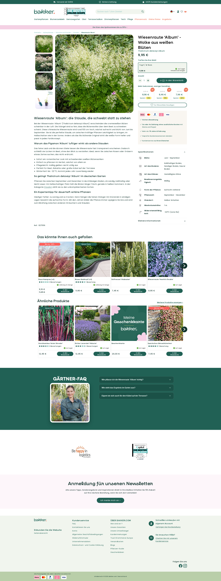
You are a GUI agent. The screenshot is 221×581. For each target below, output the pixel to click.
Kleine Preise (154, 19)
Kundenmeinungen (118, 534)
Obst (84, 19)
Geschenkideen (117, 552)
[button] (91, 12)
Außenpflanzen (48, 32)
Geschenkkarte (118, 343)
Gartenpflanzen (41, 19)
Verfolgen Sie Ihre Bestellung (168, 527)
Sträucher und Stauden (63, 32)
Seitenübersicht (41, 533)
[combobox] (120, 11)
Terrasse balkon (95, 19)
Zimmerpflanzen (111, 19)
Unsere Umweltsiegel (119, 531)
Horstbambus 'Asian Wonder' (50, 343)
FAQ (74, 524)
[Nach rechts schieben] (184, 266)
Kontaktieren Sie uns (81, 527)
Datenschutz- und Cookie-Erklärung (88, 545)
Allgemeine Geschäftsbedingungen (87, 534)
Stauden (76, 32)
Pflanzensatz (141, 19)
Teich (123, 19)
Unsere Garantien (118, 527)
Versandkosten (116, 541)
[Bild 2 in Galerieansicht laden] (44, 44)
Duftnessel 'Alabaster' (120, 279)
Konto (74, 531)
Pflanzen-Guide (117, 549)
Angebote (166, 19)
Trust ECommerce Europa (121, 538)
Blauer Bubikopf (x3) (83, 279)
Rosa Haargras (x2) (46, 279)
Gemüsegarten (73, 19)
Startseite (37, 32)
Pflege (130, 19)
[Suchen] (142, 11)
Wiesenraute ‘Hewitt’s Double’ (160, 279)
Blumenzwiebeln (57, 19)
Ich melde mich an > (110, 500)
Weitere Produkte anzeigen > (170, 302)
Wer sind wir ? (116, 524)
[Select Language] (172, 12)
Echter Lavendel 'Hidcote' (86, 343)
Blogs (112, 545)
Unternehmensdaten (81, 541)
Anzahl (141, 76)
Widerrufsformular (80, 538)
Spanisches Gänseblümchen (160, 343)
